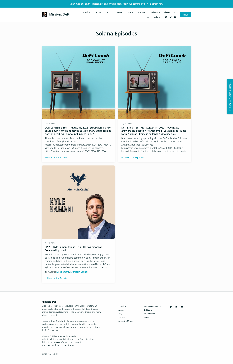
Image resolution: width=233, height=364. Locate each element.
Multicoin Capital (79, 271)
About (98, 12)
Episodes (86, 12)
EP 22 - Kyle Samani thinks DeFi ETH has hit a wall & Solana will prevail (74, 248)
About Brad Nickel (126, 321)
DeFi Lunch (155, 12)
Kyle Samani (62, 271)
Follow (157, 17)
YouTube (185, 14)
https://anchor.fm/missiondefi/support (59, 345)
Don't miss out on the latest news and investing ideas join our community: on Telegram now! (116, 3)
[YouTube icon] (182, 306)
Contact (147, 17)
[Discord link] (166, 17)
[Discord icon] (171, 306)
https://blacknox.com (51, 342)
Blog (107, 12)
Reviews (118, 12)
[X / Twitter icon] (176, 306)
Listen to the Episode (57, 157)
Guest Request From (137, 12)
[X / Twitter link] (170, 17)
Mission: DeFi (170, 12)
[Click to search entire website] (175, 17)
